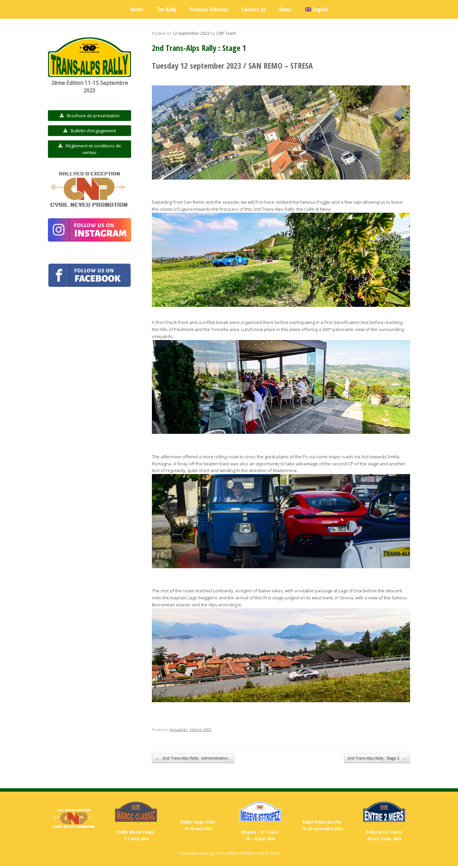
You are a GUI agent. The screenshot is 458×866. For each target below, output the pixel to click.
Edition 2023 (200, 729)
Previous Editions (208, 9)
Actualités (178, 729)
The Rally (166, 9)
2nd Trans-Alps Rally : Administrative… (193, 757)
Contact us (253, 9)
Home (136, 9)
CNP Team (226, 33)
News (285, 9)
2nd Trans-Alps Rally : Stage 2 (377, 757)
